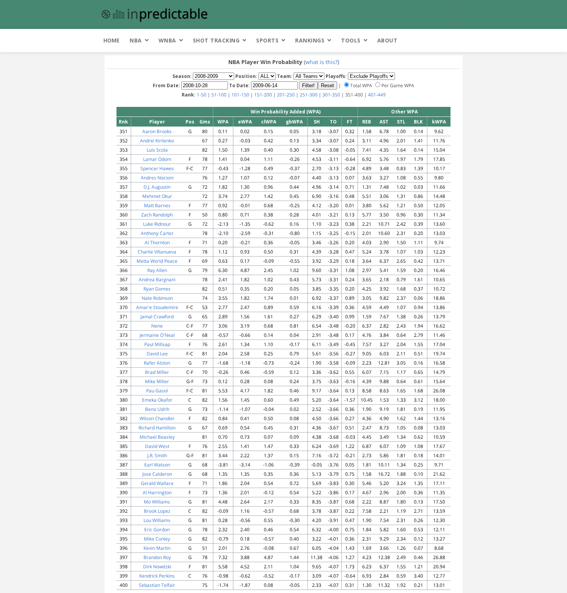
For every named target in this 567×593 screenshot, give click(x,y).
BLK (418, 121)
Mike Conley (157, 539)
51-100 (218, 94)
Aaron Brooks (157, 131)
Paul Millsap (157, 344)
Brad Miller (157, 372)
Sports (267, 40)
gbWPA (294, 121)
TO (333, 121)
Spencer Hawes (157, 168)
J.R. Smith (157, 455)
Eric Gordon (157, 529)
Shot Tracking (216, 40)
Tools (351, 40)
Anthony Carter (157, 233)
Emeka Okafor (157, 400)
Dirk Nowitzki (157, 566)
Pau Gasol (157, 390)
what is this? (321, 62)
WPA (223, 121)
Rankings (309, 40)
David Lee (157, 353)
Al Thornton (157, 242)
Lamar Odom (157, 159)
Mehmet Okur (157, 196)
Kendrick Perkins (157, 576)
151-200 (263, 94)
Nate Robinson (157, 298)
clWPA (268, 121)
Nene (157, 326)
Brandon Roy (157, 557)
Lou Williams (156, 520)
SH (317, 121)
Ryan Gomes (156, 289)
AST (384, 121)
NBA (136, 40)
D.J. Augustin (156, 187)
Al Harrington (157, 492)
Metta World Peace (157, 261)
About (387, 40)
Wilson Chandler (157, 418)
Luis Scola (157, 150)
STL (401, 121)
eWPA (245, 121)
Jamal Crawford (157, 316)
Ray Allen (157, 270)
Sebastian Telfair (157, 585)
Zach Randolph (157, 214)
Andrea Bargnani (157, 279)
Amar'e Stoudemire (157, 307)
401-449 (377, 94)
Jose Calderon (157, 474)
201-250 (286, 94)
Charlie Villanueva (157, 251)
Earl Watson (157, 464)
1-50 (201, 94)
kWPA (439, 121)
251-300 (308, 94)
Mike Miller (157, 381)
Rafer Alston (157, 363)
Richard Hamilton (157, 427)
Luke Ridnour (157, 224)
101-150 (240, 94)
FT (350, 121)
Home (111, 40)
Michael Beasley (157, 437)
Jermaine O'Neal (157, 335)
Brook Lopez (157, 511)
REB (366, 121)
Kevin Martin (156, 548)
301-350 (331, 94)
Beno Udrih (157, 409)
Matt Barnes (157, 205)
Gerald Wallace (157, 483)
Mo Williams (157, 501)
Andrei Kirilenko (157, 140)
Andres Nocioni (157, 177)
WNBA (167, 40)
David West (157, 446)
